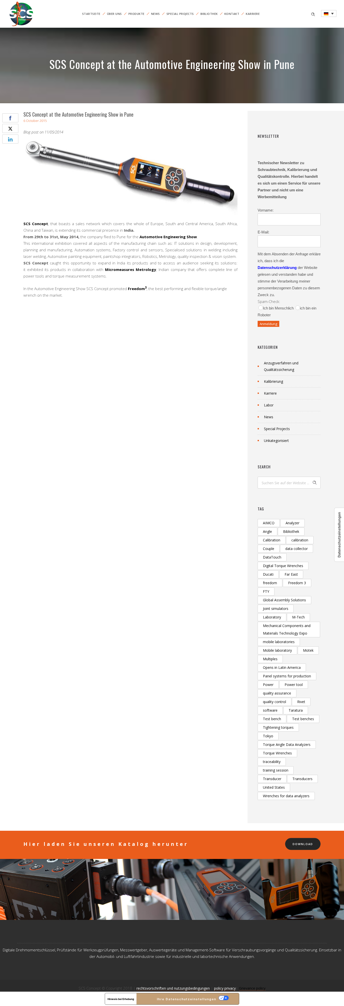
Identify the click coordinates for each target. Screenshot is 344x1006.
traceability (272, 761)
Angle (267, 531)
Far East (291, 574)
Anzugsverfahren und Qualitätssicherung (281, 366)
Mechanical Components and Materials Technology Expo (287, 629)
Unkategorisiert (276, 440)
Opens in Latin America (282, 667)
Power (268, 684)
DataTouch (272, 557)
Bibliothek (209, 14)
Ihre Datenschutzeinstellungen (186, 999)
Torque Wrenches (277, 753)
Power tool (294, 684)
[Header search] (313, 14)
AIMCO (268, 523)
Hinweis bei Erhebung (121, 998)
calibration (299, 540)
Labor (268, 405)
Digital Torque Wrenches (283, 565)
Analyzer (292, 523)
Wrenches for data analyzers (286, 795)
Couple (268, 548)
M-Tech (298, 617)
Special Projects (180, 14)
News (155, 14)
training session (275, 770)
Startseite (91, 14)
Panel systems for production (287, 676)
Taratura (296, 710)
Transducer (272, 778)
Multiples (270, 658)
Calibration (271, 540)
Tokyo (268, 736)
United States (274, 787)
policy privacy (225, 988)
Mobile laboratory (277, 650)
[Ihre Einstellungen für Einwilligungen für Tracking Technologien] (339, 535)
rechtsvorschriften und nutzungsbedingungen (173, 988)
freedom (270, 582)
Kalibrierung (273, 381)
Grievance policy (252, 988)
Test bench (272, 718)
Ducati (268, 574)
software (270, 710)
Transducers (302, 778)
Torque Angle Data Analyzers (287, 744)
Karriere (253, 14)
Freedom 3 (297, 582)
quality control (274, 701)
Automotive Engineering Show (168, 236)
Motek (308, 650)
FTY (266, 591)
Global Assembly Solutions (284, 600)
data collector (296, 548)
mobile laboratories (279, 641)
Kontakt (231, 14)
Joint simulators (275, 608)
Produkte (136, 14)
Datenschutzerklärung (277, 267)
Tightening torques (278, 727)
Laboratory (272, 617)
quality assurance (277, 693)
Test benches (303, 718)
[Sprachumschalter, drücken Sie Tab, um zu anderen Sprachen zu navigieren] (328, 13)
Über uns (114, 14)
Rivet (301, 701)
